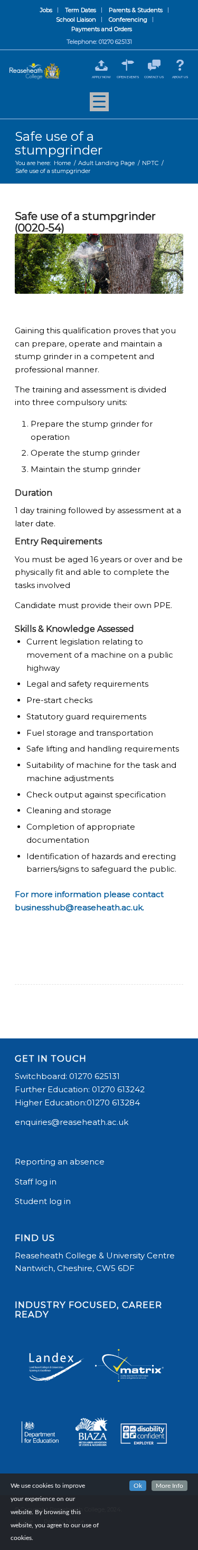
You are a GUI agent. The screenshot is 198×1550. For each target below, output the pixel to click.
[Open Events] (128, 65)
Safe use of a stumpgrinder (58, 143)
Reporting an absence (61, 1162)
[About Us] (180, 65)
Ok (138, 1485)
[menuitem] (46, 10)
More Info (169, 1485)
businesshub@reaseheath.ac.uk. (79, 907)
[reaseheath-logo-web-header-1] (35, 71)
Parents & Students (136, 10)
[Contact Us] (154, 65)
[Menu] (99, 105)
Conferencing (128, 19)
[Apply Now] (101, 65)
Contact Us (154, 77)
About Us (180, 77)
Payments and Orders (101, 29)
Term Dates (80, 10)
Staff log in (35, 1182)
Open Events (128, 77)
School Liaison (76, 19)
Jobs (46, 10)
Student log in (44, 1201)
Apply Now (101, 77)
